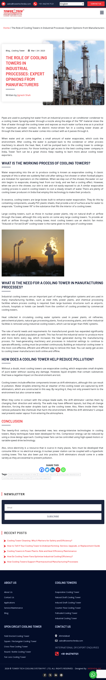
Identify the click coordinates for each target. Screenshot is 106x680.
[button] (96, 3)
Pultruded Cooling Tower (66, 613)
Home (6, 27)
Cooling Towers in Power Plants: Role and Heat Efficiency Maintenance (42, 551)
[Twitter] (47, 469)
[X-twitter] (50, 675)
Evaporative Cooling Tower (67, 592)
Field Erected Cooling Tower (16, 636)
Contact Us (9, 597)
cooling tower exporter (47, 474)
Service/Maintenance (13, 608)
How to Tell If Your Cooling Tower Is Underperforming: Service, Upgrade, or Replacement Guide (53, 545)
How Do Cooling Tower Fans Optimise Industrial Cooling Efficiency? (40, 556)
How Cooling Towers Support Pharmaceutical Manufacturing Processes (42, 561)
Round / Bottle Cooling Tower (17, 651)
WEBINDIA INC (94, 668)
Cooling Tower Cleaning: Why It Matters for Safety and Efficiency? (39, 540)
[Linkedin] (52, 469)
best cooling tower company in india (22, 474)
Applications (9, 602)
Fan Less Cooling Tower (15, 657)
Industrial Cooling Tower (66, 618)
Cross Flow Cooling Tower (16, 646)
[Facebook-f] (45, 675)
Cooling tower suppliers (41, 478)
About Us (8, 592)
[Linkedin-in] (56, 675)
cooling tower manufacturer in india (16, 478)
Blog (6, 613)
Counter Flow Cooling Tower (68, 608)
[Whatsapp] (63, 469)
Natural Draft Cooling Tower (68, 597)
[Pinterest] (57, 469)
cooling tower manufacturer (69, 474)
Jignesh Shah (24, 95)
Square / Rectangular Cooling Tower (20, 641)
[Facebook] (41, 469)
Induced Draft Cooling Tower (68, 602)
